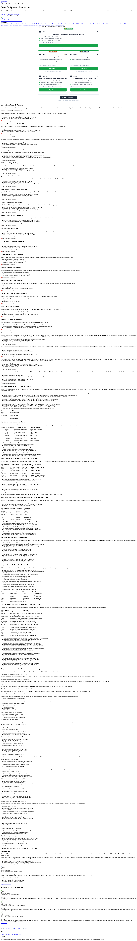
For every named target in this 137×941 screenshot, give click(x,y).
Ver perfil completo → (6, 884)
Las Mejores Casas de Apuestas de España (25, 23)
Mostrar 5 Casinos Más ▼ (68, 97)
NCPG (24, 928)
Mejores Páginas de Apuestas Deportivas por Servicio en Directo (91, 23)
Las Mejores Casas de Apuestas (8, 23)
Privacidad (3, 934)
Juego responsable (17, 934)
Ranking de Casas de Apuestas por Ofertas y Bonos (64, 23)
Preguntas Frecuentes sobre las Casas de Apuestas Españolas (50, 25)
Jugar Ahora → (68, 45)
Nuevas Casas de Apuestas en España (115, 23)
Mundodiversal (4, 1)
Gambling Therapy (8, 928)
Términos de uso (9, 934)
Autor (2, 2)
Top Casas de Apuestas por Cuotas (44, 23)
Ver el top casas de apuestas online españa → (11, 14)
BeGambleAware (17, 928)
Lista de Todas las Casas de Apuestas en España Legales (23, 25)
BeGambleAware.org (75, 100)
